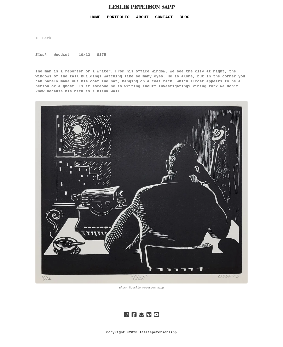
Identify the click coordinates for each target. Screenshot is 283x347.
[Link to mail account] (141, 314)
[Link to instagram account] (126, 314)
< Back (43, 38)
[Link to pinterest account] (148, 314)
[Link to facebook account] (134, 314)
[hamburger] (17, 6)
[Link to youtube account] (156, 314)
